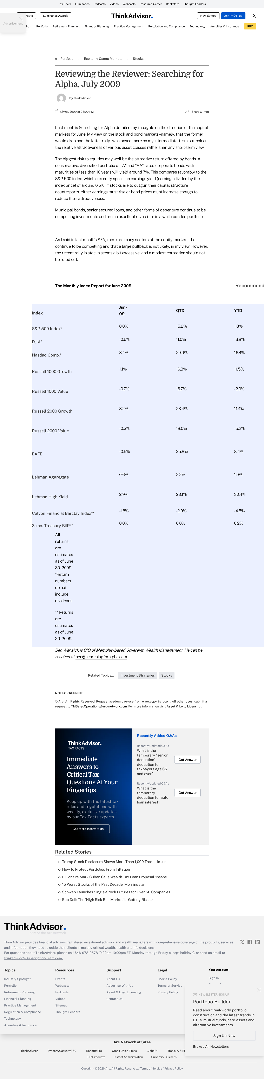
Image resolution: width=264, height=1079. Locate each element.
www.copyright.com (156, 701)
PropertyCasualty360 (62, 1050)
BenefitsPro (94, 1050)
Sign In (214, 978)
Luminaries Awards (55, 15)
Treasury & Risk (177, 1050)
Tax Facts (64, 4)
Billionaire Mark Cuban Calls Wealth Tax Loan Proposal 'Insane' (114, 877)
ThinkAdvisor (29, 1050)
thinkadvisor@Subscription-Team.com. (33, 958)
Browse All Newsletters (211, 1047)
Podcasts (100, 4)
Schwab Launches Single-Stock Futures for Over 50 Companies (116, 892)
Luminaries (82, 4)
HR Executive (96, 1057)
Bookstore (172, 4)
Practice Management (20, 1005)
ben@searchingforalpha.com (101, 656)
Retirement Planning (19, 992)
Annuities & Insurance (20, 1025)
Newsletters (208, 15)
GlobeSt (152, 1050)
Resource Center (151, 4)
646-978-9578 (86, 953)
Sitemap (61, 1005)
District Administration (128, 1057)
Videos (114, 4)
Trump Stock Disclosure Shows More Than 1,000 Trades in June (115, 862)
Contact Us (114, 998)
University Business (164, 1057)
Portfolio (67, 59)
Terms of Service (170, 985)
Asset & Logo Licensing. (184, 706)
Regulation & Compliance (22, 1012)
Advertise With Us (119, 985)
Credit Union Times (124, 1050)
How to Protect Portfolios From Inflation (96, 869)
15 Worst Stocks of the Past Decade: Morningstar (103, 884)
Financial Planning (17, 998)
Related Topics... (101, 675)
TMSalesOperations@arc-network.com (99, 706)
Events (60, 979)
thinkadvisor (82, 98)
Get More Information (88, 828)
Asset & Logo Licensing (123, 992)
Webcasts (129, 4)
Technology (12, 1018)
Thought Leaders (194, 4)
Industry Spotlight (17, 979)
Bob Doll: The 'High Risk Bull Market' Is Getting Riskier (107, 899)
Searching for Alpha (97, 127)
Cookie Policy (167, 979)
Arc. (108, 1068)
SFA (101, 239)
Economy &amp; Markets (103, 59)
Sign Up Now (224, 1035)
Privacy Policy (168, 992)
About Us (113, 979)
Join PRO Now (233, 15)
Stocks (138, 59)
